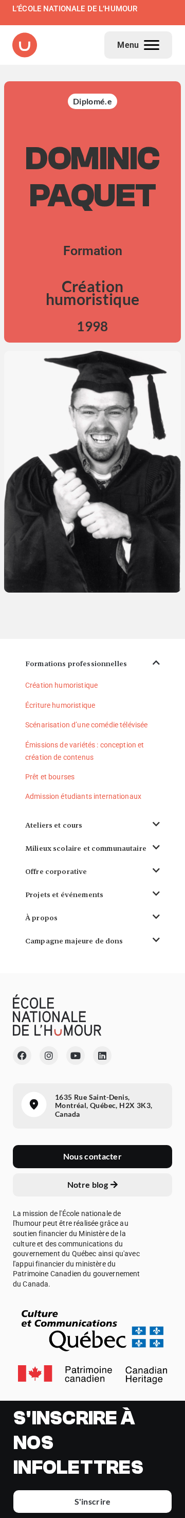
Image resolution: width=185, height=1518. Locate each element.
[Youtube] (75, 1055)
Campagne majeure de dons (74, 940)
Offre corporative (56, 871)
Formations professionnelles (76, 663)
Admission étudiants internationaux (83, 796)
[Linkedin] (102, 1055)
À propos (41, 917)
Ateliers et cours (54, 825)
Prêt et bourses (50, 777)
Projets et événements (64, 894)
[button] (92, 663)
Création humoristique (61, 685)
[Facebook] (22, 1055)
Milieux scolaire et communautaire (85, 848)
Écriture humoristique (60, 705)
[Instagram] (49, 1055)
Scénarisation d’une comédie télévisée (86, 725)
